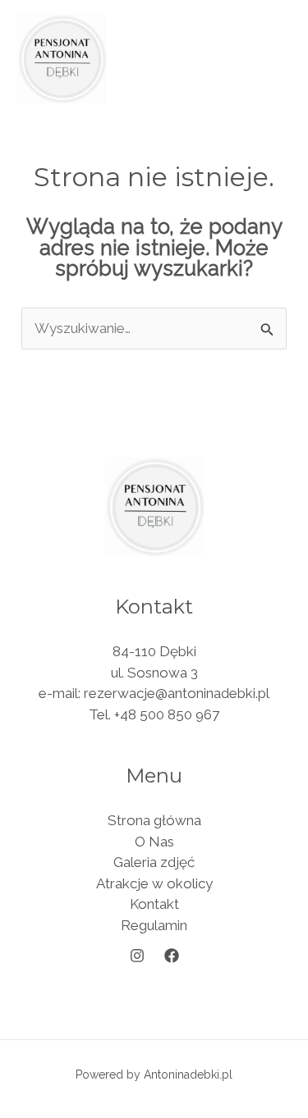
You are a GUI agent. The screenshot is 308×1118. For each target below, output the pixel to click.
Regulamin (154, 925)
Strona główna (154, 820)
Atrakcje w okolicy (154, 883)
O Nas (154, 841)
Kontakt (154, 904)
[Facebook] (171, 955)
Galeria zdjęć (154, 862)
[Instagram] (137, 955)
